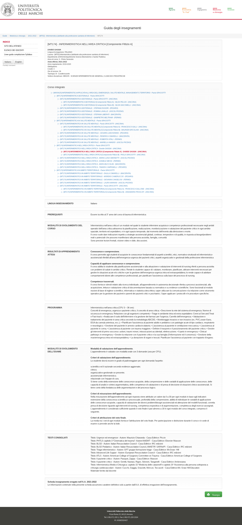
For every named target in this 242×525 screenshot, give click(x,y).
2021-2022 (32, 36)
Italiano (8, 62)
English (18, 62)
